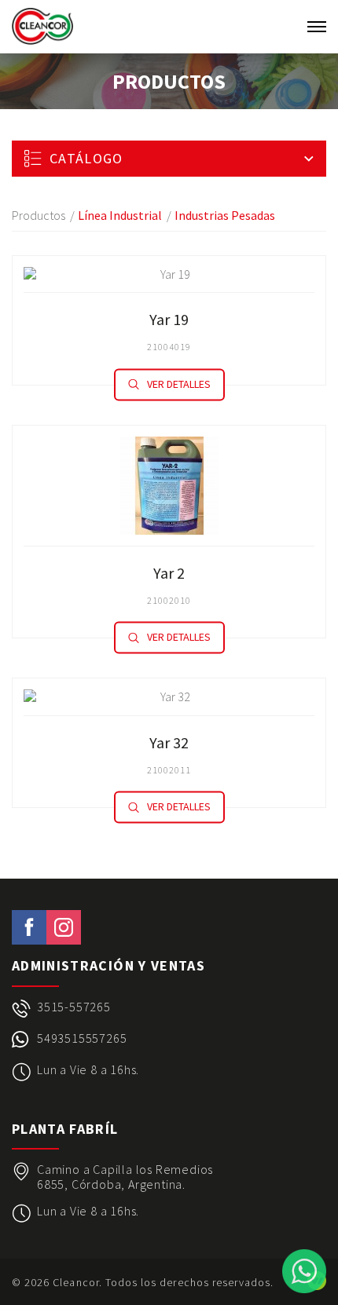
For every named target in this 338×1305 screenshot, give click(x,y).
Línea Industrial (120, 215)
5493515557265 (82, 1038)
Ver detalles (179, 384)
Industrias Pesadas (225, 215)
